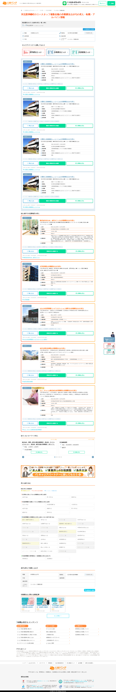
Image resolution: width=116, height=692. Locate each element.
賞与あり (43, 519)
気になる (31, 88)
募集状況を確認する (52, 251)
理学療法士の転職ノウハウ (82, 628)
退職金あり (44, 535)
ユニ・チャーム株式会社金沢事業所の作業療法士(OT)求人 (58, 390)
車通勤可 (62, 547)
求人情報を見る (79, 88)
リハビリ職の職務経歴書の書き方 (25, 631)
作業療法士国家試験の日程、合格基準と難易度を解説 (43, 606)
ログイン (103, 3)
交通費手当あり (45, 523)
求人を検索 (70, 4)
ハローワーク (42, 663)
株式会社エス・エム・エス (43, 680)
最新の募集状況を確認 (52, 88)
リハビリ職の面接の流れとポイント (26, 640)
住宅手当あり (81, 519)
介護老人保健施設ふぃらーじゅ (32, 94)
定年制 (43, 539)
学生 (23, 609)
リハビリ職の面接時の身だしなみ (25, 637)
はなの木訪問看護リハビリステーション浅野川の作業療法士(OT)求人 (62, 308)
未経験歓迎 (62, 543)
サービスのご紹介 (50, 628)
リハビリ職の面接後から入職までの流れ (27, 634)
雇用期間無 (81, 539)
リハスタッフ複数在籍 (51, 490)
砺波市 (24, 512)
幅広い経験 (44, 543)
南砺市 (49, 508)
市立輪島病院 (63, 442)
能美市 (73, 497)
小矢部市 (74, 504)
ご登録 (112, 3)
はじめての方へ (32, 663)
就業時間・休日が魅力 (65, 523)
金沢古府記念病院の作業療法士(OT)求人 (52, 348)
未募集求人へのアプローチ (52, 637)
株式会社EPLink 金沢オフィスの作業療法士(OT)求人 (57, 220)
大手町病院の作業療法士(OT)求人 (50, 266)
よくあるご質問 (50, 643)
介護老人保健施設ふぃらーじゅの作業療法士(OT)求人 (57, 64)
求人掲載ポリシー (71, 663)
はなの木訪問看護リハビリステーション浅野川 (35, 339)
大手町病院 (26, 299)
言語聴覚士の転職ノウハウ (82, 634)
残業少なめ (62, 527)
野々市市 (49, 497)
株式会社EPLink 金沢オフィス (32, 257)
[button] (23, 457)
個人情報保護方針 (59, 663)
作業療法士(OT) (26, 490)
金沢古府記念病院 (28, 381)
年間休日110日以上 (83, 527)
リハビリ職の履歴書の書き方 (24, 628)
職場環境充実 (26, 543)
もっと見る (57, 615)
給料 (53, 609)
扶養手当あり (26, 523)
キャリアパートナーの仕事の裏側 (25, 643)
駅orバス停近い (45, 547)
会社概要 (80, 663)
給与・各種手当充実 (27, 519)
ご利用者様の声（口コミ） (52, 640)
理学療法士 (25, 558)
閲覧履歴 (75, 4)
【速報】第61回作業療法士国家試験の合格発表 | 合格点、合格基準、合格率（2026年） (28, 606)
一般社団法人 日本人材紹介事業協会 (36, 687)
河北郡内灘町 (51, 504)
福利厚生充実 (63, 531)
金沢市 (24, 497)
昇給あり (25, 535)
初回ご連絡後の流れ (51, 631)
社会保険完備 (81, 531)
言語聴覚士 (49, 558)
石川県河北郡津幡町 (38, 490)
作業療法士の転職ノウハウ (82, 631)
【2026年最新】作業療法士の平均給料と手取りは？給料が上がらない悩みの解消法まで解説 (58, 606)
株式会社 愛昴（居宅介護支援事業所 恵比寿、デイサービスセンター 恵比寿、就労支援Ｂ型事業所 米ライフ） (38, 443)
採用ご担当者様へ (89, 663)
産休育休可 (81, 535)
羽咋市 (49, 512)
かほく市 (25, 504)
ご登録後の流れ (50, 634)
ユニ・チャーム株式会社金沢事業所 (33, 429)
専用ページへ (109, 346)
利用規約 (50, 663)
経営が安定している (46, 551)
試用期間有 (62, 539)
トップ (24, 663)
